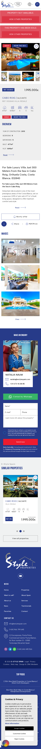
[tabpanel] (20, 499)
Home (6, 590)
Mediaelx (34, 664)
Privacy (32, 662)
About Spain (26, 595)
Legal (27, 662)
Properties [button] (25, 590)
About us (7, 601)
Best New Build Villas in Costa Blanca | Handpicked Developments (20, 690)
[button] (20, 319)
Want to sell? (9, 595)
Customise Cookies (19, 734)
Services (24, 601)
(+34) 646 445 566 (24, 649)
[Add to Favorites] (36, 46)
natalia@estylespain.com (20, 379)
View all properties (20, 538)
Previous (3, 57)
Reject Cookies (19, 739)
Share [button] (16, 224)
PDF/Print (33, 224)
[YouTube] (20, 576)
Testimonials (26, 606)
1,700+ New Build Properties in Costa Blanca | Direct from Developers (20, 682)
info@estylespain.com (18, 624)
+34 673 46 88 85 (17, 384)
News (6, 606)
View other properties (20, 19)
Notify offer (22, 217)
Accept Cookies (19, 728)
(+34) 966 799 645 (16, 630)
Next (37, 57)
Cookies (6, 664)
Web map (14, 664)
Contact (24, 611)
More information (12, 723)
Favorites (7, 611)
